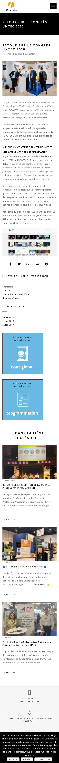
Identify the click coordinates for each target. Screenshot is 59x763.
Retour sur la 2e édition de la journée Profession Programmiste (26, 486)
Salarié (6, 290)
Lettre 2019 (8, 317)
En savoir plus (43, 759)
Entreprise (7, 286)
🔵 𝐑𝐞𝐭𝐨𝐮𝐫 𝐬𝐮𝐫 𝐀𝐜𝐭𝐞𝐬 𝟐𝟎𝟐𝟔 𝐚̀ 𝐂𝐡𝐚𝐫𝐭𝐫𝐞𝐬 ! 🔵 (24, 566)
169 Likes (10, 519)
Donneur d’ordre (11, 297)
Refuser (27, 759)
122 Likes (10, 594)
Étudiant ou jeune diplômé (16, 294)
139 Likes (10, 672)
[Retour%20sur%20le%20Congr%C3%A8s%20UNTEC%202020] (10, 264)
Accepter (13, 759)
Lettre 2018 (8, 321)
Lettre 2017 (8, 324)
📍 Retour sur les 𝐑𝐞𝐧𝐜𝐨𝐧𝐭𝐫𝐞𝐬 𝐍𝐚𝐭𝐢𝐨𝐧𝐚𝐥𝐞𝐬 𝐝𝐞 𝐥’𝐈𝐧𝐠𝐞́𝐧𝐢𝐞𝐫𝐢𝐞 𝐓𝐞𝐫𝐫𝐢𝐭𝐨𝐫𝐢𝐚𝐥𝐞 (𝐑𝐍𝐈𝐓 (27, 643)
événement (31, 54)
